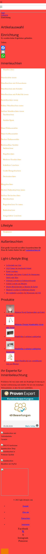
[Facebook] (23, 48)
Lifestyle (4, 15)
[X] (23, 531)
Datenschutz (25, 518)
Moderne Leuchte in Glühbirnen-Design (20, 290)
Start (3, 13)
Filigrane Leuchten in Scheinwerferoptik (21, 281)
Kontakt (25, 506)
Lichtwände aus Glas (13, 265)
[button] (4, 551)
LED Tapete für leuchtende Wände (18, 268)
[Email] (23, 52)
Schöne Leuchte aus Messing (16, 284)
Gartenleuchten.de (33, 250)
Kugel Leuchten (12, 271)
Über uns (25, 512)
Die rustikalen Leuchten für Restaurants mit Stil (23, 293)
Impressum (26, 524)
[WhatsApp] (23, 56)
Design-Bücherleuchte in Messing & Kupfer (22, 287)
